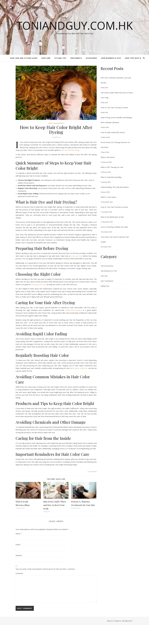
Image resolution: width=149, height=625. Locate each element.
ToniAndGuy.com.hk (74, 25)
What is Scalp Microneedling (111, 177)
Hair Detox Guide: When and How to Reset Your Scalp (54, 505)
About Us (110, 621)
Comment (19, 573)
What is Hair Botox (108, 157)
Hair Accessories (107, 266)
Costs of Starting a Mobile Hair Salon (114, 227)
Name (18, 533)
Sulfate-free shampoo (73, 310)
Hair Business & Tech (111, 58)
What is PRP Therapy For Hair (112, 167)
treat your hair (76, 256)
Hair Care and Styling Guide (24, 58)
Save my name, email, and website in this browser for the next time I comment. (45, 569)
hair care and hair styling (70, 150)
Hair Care (46, 58)
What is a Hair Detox (108, 197)
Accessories (91, 58)
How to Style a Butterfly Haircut (113, 132)
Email (18, 544)
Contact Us (117, 621)
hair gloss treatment (80, 368)
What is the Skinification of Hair (112, 217)
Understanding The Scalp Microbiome (115, 187)
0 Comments (92, 471)
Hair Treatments (56, 123)
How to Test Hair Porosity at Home (114, 107)
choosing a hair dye (38, 284)
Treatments (76, 58)
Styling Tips (60, 58)
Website (19, 555)
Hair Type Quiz (132, 58)
